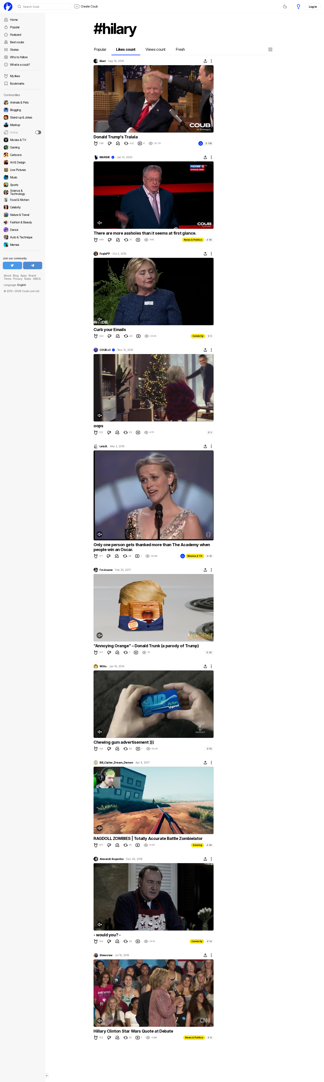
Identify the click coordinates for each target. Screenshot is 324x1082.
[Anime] (22, 132)
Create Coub (89, 6)
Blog (16, 275)
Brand (32, 275)
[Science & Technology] (22, 192)
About (7, 275)
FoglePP (105, 253)
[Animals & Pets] (22, 102)
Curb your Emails (110, 329)
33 (209, 556)
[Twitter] (12, 265)
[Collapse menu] (47, 1075)
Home (14, 20)
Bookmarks (17, 83)
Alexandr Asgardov (112, 859)
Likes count (125, 49)
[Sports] (22, 185)
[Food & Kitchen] (22, 200)
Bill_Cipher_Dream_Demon (116, 762)
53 (209, 748)
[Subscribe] (38, 132)
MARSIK (105, 157)
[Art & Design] (22, 162)
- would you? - (107, 934)
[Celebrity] (22, 207)
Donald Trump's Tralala (116, 136)
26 (209, 652)
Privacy (17, 278)
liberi (103, 61)
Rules (27, 278)
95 (209, 239)
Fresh (180, 49)
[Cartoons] (22, 155)
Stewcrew (106, 955)
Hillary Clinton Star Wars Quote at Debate (133, 1031)
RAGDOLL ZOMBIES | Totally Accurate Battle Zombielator (148, 838)
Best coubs (17, 42)
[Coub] (8, 6)
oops (98, 425)
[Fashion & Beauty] (22, 222)
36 (209, 845)
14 (209, 941)
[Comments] (118, 143)
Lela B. (104, 446)
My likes (15, 76)
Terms (7, 278)
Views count (155, 49)
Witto (103, 666)
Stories (14, 49)
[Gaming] (22, 147)
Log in (313, 6)
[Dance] (22, 229)
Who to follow (19, 57)
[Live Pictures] (22, 170)
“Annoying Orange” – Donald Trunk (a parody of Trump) (146, 645)
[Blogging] (22, 110)
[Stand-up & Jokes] (22, 117)
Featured (15, 35)
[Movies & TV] (22, 140)
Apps (23, 275)
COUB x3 (105, 350)
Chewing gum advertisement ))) (124, 742)
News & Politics (193, 239)
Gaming (197, 845)
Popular (15, 27)
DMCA (37, 278)
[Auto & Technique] (22, 237)
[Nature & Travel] (22, 214)
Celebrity (198, 336)
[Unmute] (100, 223)
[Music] (22, 177)
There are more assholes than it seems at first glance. (145, 233)
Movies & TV (195, 556)
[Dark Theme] (285, 7)
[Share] (205, 61)
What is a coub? (20, 64)
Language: (15, 284)
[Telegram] (32, 265)
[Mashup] (22, 125)
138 (209, 143)
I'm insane (106, 570)
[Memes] (22, 244)
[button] (270, 49)
